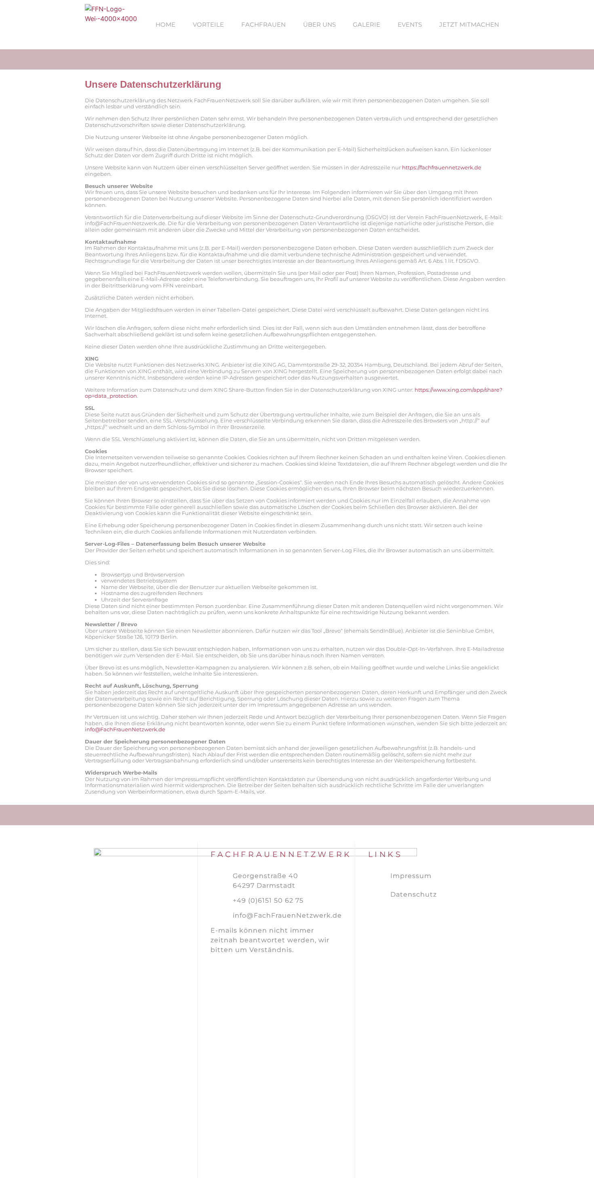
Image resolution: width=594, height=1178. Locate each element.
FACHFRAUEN (263, 24)
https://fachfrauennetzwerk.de (441, 167)
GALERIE (366, 24)
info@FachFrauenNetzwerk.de (125, 729)
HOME (165, 24)
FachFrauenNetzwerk (281, 854)
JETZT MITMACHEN (469, 24)
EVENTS (410, 24)
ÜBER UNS (319, 24)
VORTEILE (208, 24)
